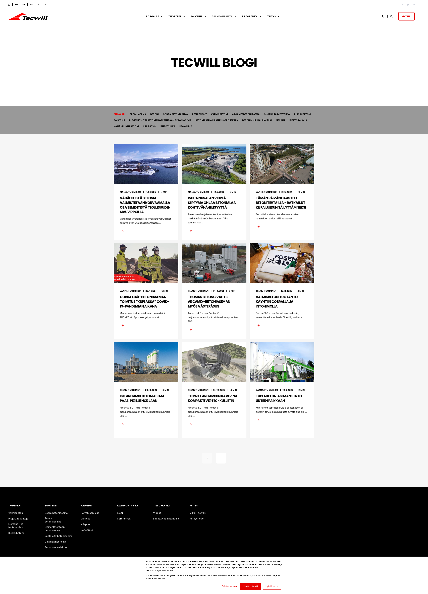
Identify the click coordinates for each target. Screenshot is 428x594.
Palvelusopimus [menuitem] (90, 512)
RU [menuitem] (45, 5)
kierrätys (149, 126)
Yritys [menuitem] (271, 16)
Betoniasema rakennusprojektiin (216, 120)
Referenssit (199, 114)
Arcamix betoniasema (246, 114)
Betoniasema (138, 114)
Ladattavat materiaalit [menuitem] (166, 518)
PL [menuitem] (38, 5)
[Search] (391, 16)
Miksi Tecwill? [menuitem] (197, 512)
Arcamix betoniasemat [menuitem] (53, 520)
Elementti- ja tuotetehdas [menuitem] (15, 525)
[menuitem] (9, 5)
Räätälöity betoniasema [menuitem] (59, 536)
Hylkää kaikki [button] (271, 586)
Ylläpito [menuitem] (85, 524)
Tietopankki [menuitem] (250, 16)
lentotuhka (167, 126)
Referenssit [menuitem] (124, 518)
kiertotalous (298, 120)
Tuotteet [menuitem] (174, 16)
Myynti (406, 16)
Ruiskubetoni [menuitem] (16, 533)
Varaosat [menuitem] (86, 518)
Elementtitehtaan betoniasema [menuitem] (55, 528)
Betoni (154, 114)
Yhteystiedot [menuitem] (196, 518)
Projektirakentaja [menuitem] (18, 518)
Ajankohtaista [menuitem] (222, 16)
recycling (185, 126)
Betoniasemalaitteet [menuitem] (56, 547)
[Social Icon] (403, 5)
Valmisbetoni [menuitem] (16, 512)
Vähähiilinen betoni (126, 126)
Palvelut (119, 120)
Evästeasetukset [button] (230, 586)
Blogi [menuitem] (120, 512)
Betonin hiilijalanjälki (257, 120)
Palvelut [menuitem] (196, 16)
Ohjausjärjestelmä (277, 114)
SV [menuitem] (31, 5)
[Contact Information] (383, 16)
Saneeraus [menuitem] (87, 530)
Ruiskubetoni (302, 114)
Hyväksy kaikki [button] (250, 586)
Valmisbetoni (219, 114)
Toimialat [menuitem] (152, 16)
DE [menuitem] (23, 5)
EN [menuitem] (16, 5)
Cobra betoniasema (175, 114)
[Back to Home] (28, 17)
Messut (280, 120)
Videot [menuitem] (157, 512)
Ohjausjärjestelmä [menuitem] (55, 541)
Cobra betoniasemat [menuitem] (57, 512)
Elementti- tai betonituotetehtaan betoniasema (160, 120)
